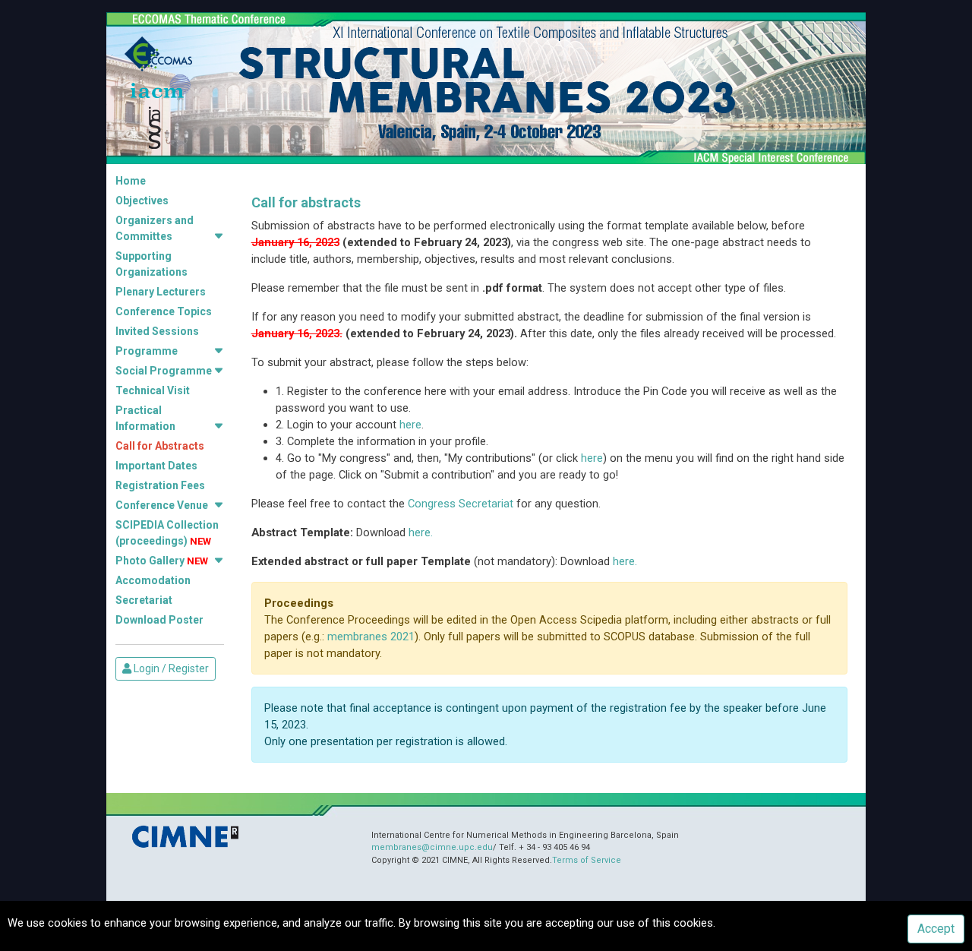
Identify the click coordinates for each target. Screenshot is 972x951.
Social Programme (163, 371)
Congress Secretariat (460, 503)
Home (130, 181)
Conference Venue (161, 505)
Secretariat (143, 600)
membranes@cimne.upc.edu (432, 847)
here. (421, 532)
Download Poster (159, 620)
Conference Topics (163, 311)
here (410, 424)
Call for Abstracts (159, 446)
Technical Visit (152, 390)
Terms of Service (586, 860)
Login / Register (170, 668)
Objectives (142, 200)
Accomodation (153, 580)
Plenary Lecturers (160, 292)
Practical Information (145, 418)
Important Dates (156, 466)
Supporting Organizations (151, 264)
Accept (936, 928)
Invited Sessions (157, 331)
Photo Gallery (161, 560)
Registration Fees (160, 485)
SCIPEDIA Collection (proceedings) (167, 533)
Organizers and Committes (154, 228)
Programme (146, 351)
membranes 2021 (371, 636)
